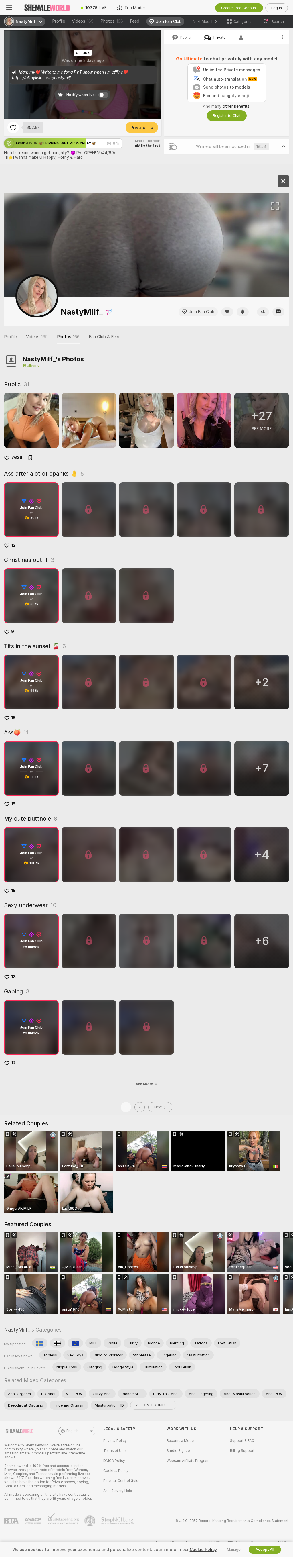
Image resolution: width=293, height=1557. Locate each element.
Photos (111, 21)
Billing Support (242, 1451)
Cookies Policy (115, 1471)
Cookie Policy (203, 1549)
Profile (58, 21)
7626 (16, 457)
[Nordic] (57, 1343)
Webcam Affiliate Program (188, 1461)
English (72, 1431)
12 (13, 545)
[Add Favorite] (13, 127)
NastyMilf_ (17, 1330)
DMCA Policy (114, 1461)
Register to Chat (227, 115)
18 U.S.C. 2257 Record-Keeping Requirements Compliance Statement (231, 1521)
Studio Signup (178, 1451)
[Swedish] (39, 1343)
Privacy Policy (115, 1441)
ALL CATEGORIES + (153, 1405)
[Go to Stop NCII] (118, 1520)
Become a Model (181, 1441)
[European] (75, 1343)
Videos (83, 21)
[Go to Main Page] (47, 7)
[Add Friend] (263, 311)
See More (144, 1084)
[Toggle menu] (9, 7)
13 (13, 976)
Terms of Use (114, 1451)
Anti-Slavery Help (117, 1491)
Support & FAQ (242, 1441)
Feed (134, 21)
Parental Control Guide (121, 1481)
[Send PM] (278, 311)
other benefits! (236, 106)
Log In (276, 8)
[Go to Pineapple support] (90, 1520)
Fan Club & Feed (104, 336)
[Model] (283, 181)
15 (13, 717)
